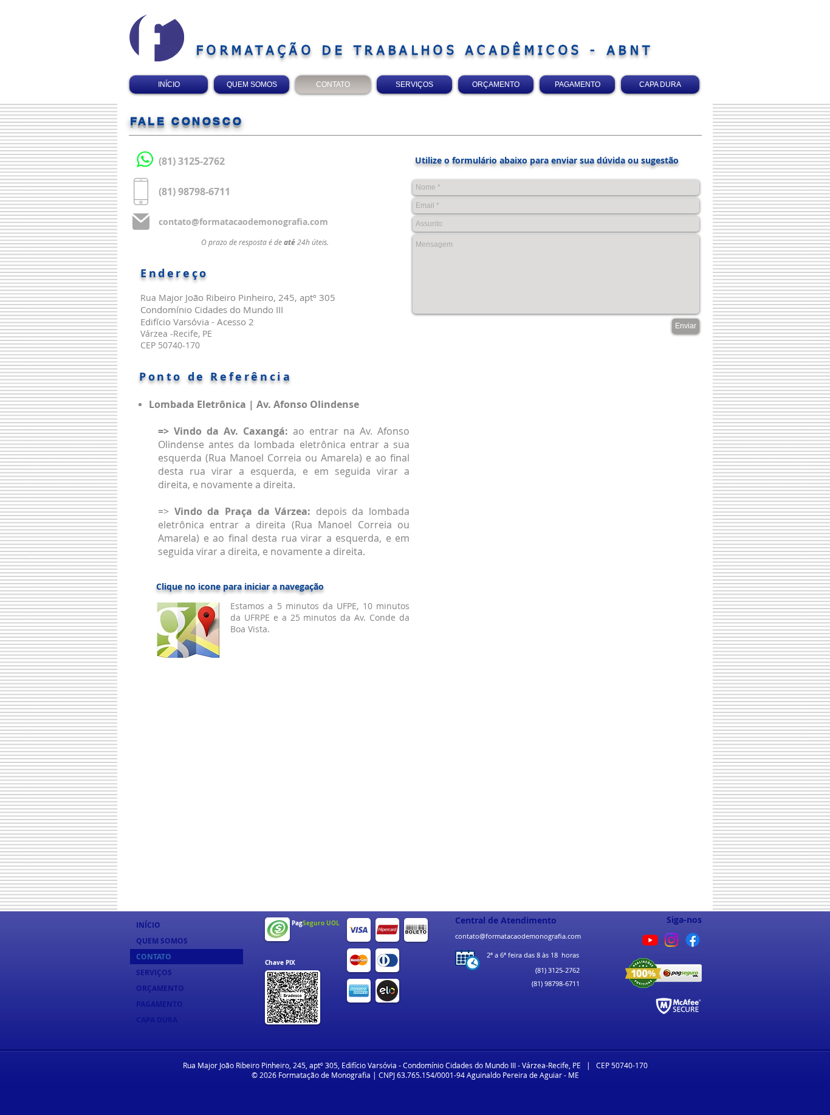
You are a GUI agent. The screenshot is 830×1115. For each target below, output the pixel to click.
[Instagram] (671, 940)
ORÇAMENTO (160, 988)
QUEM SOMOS (162, 941)
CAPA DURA (156, 1020)
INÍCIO (148, 925)
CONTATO (153, 956)
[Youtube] (650, 940)
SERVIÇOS (154, 972)
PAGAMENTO (159, 1004)
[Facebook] (693, 940)
